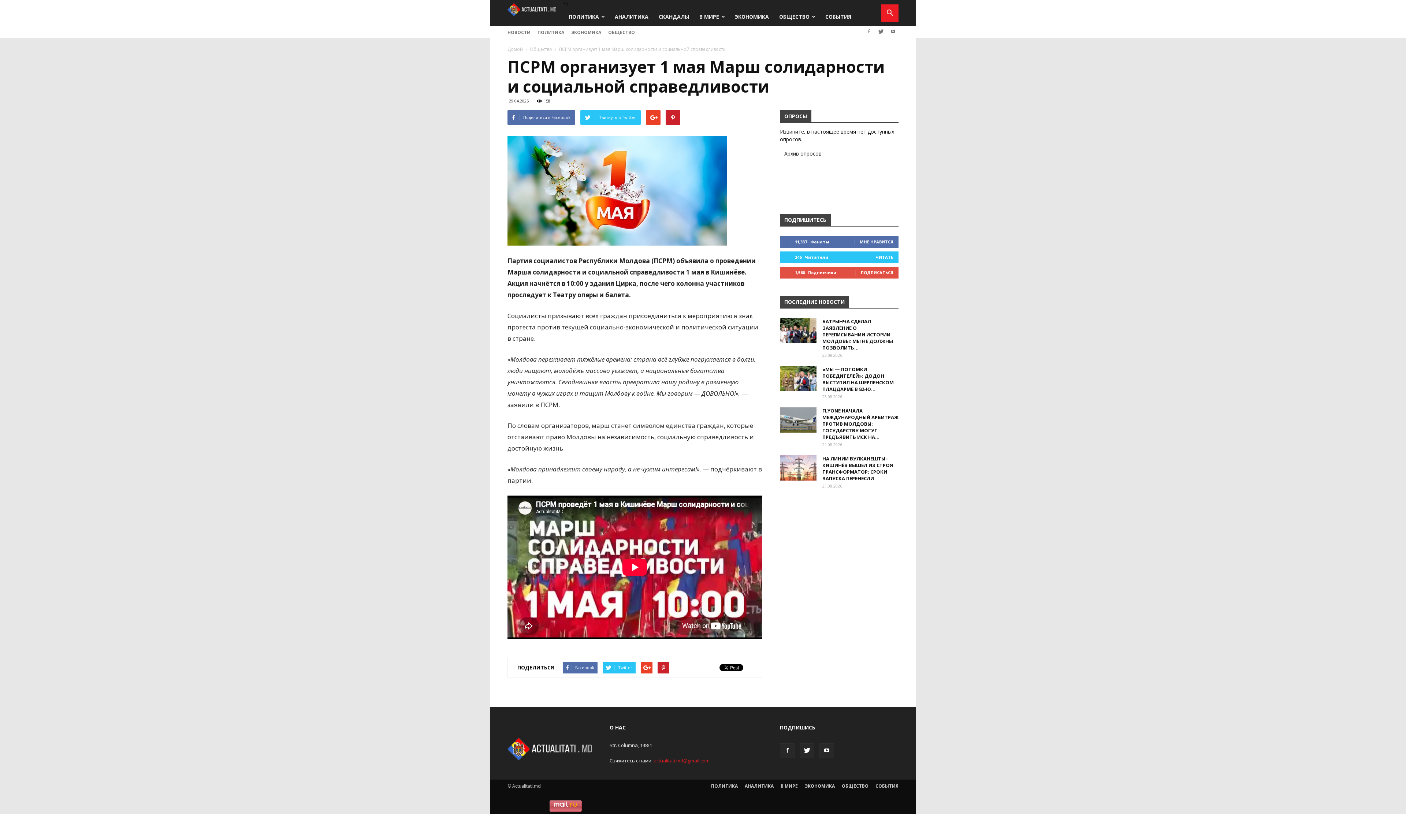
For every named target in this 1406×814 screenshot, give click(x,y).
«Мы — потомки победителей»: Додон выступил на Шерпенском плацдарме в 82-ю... (858, 379)
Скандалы (674, 16)
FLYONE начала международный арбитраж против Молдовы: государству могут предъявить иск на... (860, 423)
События (838, 16)
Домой (515, 49)
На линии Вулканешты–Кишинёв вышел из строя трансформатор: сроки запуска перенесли (857, 468)
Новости (519, 32)
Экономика (752, 16)
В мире (709, 16)
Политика (584, 16)
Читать (884, 257)
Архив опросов (803, 153)
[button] (890, 13)
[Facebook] (868, 31)
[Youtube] (893, 31)
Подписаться (877, 272)
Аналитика (631, 16)
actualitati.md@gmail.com (682, 760)
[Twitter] (880, 31)
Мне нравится (876, 241)
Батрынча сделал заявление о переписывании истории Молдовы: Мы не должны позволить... (857, 334)
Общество (794, 16)
